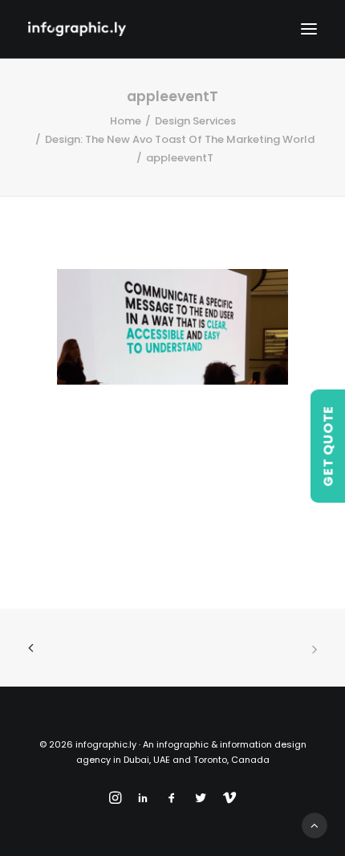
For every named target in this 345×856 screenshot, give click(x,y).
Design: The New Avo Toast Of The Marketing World (180, 139)
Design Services (195, 120)
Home (125, 120)
